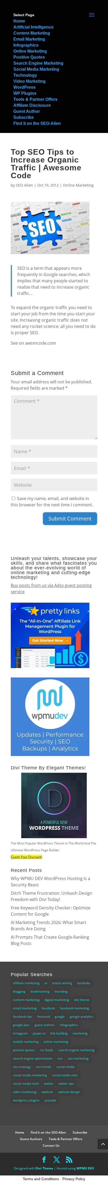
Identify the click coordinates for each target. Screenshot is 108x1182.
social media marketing (30, 1075)
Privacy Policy (73, 1179)
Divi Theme (44, 1168)
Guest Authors (31, 1139)
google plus (21, 1025)
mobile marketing (26, 1041)
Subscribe (23, 117)
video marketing (24, 1092)
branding (61, 991)
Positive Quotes (29, 57)
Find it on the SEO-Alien (37, 123)
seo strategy (22, 1067)
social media (65, 1067)
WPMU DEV (85, 1168)
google (60, 1016)
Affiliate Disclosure (32, 105)
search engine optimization (32, 1058)
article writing (62, 983)
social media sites (65, 1075)
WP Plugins (24, 93)
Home (19, 21)
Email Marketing (29, 39)
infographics (69, 1025)
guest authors (45, 1025)
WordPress (24, 87)
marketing (80, 1033)
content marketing (26, 1000)
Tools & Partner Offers (35, 99)
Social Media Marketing (36, 69)
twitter (48, 1083)
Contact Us (51, 1145)
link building (59, 1033)
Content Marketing (31, 33)
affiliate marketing (26, 983)
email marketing (25, 1008)
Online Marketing (30, 51)
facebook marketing (74, 1008)
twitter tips (66, 1083)
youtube (50, 1100)
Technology (25, 75)
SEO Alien (24, 185)
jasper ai (39, 1033)
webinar (47, 1092)
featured (43, 1016)
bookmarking (40, 991)
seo (60, 1058)
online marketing (56, 1041)
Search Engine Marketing (38, 63)
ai (46, 983)
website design (69, 1092)
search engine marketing (76, 1050)
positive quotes (24, 1050)
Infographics (26, 45)
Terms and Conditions (41, 1179)
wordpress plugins (26, 1100)
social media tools (26, 1083)
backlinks (83, 983)
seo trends (43, 1067)
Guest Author (26, 111)
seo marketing (78, 1058)
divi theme (81, 1000)
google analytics (81, 1016)
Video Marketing (29, 81)
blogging (19, 991)
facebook (48, 1008)
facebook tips (22, 1016)
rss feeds (46, 1050)
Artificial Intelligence (33, 27)
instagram (20, 1033)
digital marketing (57, 1000)
